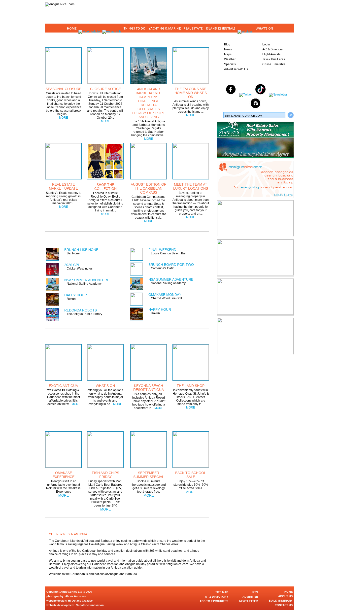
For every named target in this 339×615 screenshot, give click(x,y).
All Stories (194, 39)
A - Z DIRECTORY (216, 596)
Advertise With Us (236, 69)
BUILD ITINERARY (281, 600)
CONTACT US (284, 605)
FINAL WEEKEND (162, 250)
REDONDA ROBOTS (80, 310)
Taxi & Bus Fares (273, 59)
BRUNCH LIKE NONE (81, 250)
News (228, 49)
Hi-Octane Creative (80, 600)
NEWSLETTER (248, 601)
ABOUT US (285, 596)
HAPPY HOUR (75, 295)
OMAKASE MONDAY (164, 295)
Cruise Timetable (273, 64)
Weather (230, 59)
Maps (228, 54)
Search (290, 115)
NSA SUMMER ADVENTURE (86, 280)
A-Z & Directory (272, 49)
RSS (255, 592)
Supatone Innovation (90, 605)
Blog (227, 44)
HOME (288, 591)
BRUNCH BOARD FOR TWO (171, 265)
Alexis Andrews (75, 596)
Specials (230, 64)
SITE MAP (221, 592)
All (197, 423)
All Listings (190, 238)
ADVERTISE (250, 596)
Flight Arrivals (271, 54)
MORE (63, 117)
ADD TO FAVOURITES (214, 601)
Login (266, 44)
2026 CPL (72, 265)
